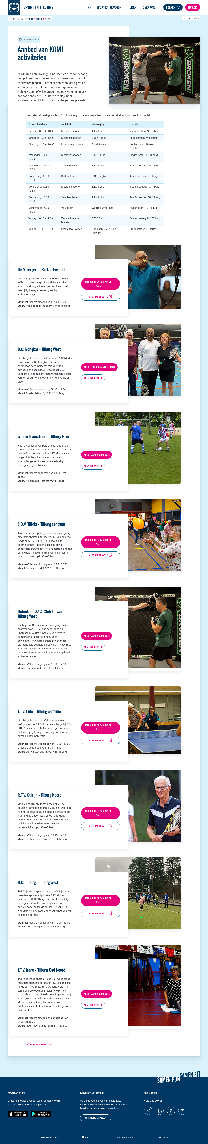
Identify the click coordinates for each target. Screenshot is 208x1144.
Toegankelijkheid (124, 1137)
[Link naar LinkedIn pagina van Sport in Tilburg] (160, 1111)
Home (89, 7)
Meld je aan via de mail (97, 454)
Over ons (149, 7)
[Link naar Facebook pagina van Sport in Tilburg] (171, 1111)
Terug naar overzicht (40, 1044)
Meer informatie (98, 296)
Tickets (193, 7)
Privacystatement (49, 1137)
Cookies (86, 1137)
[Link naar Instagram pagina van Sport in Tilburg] (148, 1111)
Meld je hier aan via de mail (98, 283)
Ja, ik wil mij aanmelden (95, 1118)
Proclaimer (163, 1137)
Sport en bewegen (109, 7)
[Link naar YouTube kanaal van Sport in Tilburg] (182, 1111)
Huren (132, 7)
